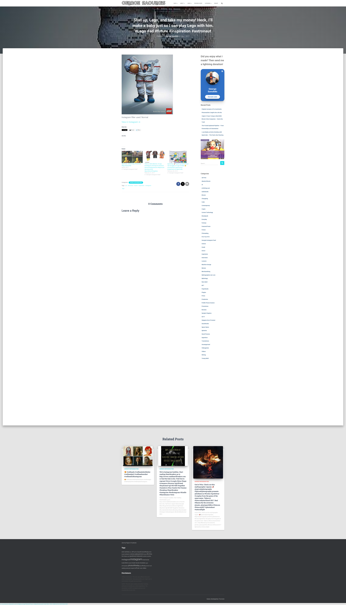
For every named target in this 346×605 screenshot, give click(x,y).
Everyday (204, 219)
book (150, 552)
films (150, 554)
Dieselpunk (205, 216)
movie (133, 563)
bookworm (127, 554)
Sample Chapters (206, 313)
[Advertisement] (212, 394)
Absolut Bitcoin (206, 181)
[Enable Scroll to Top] (342, 601)
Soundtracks (205, 323)
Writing (204, 355)
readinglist (128, 568)
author (135, 552)
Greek (203, 247)
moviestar (142, 563)
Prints (203, 296)
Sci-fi (203, 316)
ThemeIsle (221, 599)
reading (123, 568)
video (141, 568)
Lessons (204, 261)
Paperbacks (205, 289)
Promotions (205, 306)
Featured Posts (206, 226)
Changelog (205, 198)
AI (202, 184)
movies (137, 563)
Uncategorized (206, 344)
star (138, 568)
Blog (175, 3)
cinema (132, 554)
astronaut (130, 185)
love (126, 563)
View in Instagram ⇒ (131, 122)
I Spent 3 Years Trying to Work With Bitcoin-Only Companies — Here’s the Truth (212, 119)
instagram (148, 185)
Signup (216, 3)
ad (126, 185)
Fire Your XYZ (205, 236)
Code (203, 202)
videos (144, 568)
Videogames (205, 348)
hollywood (139, 556)
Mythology (205, 278)
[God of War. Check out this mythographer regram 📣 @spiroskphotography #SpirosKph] (208, 462)
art (133, 552)
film (148, 554)
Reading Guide (198, 3)
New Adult (205, 282)
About (182, 3)
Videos (204, 351)
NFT (203, 285)
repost (132, 568)
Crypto (203, 209)
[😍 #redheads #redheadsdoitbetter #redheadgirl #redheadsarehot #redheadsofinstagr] (138, 456)
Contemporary (206, 205)
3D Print (204, 177)
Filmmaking (205, 233)
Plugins (204, 292)
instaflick (144, 556)
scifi (136, 568)
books (123, 554)
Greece (204, 243)
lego (123, 188)
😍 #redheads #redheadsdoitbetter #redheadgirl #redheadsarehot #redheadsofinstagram (137, 474)
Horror (203, 250)
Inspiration (205, 254)
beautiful (139, 552)
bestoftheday (145, 552)
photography (125, 565)
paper (147, 563)
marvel (129, 563)
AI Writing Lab (206, 188)
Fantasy (204, 223)
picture (147, 565)
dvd (142, 554)
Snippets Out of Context (208, 320)
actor (123, 552)
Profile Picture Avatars (208, 303)
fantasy (145, 554)
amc (131, 552)
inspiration (141, 185)
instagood (126, 559)
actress (127, 552)
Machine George (206, 264)
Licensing (208, 3)
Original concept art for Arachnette (212, 109)
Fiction (204, 230)
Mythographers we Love (208, 275)
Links (189, 3)
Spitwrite (204, 330)
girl (129, 556)
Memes (204, 268)
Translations (205, 341)
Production (205, 299)
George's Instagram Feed (136, 182)
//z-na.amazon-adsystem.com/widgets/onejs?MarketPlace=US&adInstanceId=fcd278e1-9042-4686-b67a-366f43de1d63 (34, 604)
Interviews (205, 257)
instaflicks (149, 556)
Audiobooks (205, 191)
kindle (123, 563)
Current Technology (207, 212)
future (136, 185)
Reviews (204, 309)
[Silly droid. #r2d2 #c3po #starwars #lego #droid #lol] (132, 157)
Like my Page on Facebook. (129, 543)
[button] (177, 3)
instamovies (145, 559)
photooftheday (134, 565)
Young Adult (205, 358)
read (151, 565)
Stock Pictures (206, 334)
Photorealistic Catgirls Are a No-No (212, 112)
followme (126, 556)
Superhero (205, 337)
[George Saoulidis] (143, 3)
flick (123, 556)
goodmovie (133, 556)
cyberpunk (138, 554)
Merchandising (206, 271)
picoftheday (143, 565)
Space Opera (205, 327)
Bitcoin (204, 195)
